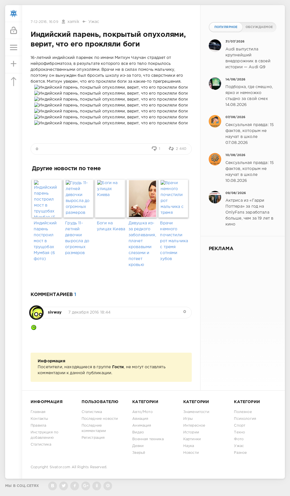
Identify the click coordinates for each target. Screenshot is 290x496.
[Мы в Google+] (85, 486)
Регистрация (93, 437)
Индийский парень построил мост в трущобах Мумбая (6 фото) (45, 241)
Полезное (242, 412)
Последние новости (100, 418)
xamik (73, 22)
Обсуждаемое (259, 27)
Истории (191, 432)
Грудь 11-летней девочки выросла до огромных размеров (77, 238)
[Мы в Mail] (107, 486)
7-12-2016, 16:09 (44, 22)
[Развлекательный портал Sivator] (13, 13)
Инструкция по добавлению (44, 435)
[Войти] (13, 30)
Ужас (93, 22)
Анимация (141, 425)
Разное (240, 452)
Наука (188, 446)
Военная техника (148, 439)
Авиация (140, 418)
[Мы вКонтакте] (52, 486)
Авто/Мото (142, 412)
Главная (38, 412)
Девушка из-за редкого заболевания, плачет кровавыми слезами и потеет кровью (142, 244)
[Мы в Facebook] (74, 486)
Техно (239, 432)
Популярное (226, 27)
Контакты (39, 418)
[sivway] (36, 309)
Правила (38, 425)
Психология (245, 418)
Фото (239, 439)
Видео (138, 432)
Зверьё (138, 452)
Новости (191, 452)
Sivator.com (60, 467)
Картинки (192, 439)
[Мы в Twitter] (63, 486)
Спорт (239, 425)
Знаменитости (196, 412)
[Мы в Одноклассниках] (96, 486)
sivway (54, 312)
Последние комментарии (94, 428)
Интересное (194, 425)
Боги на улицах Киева (111, 226)
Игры (188, 418)
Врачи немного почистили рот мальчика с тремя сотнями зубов (174, 241)
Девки (138, 446)
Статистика (41, 444)
